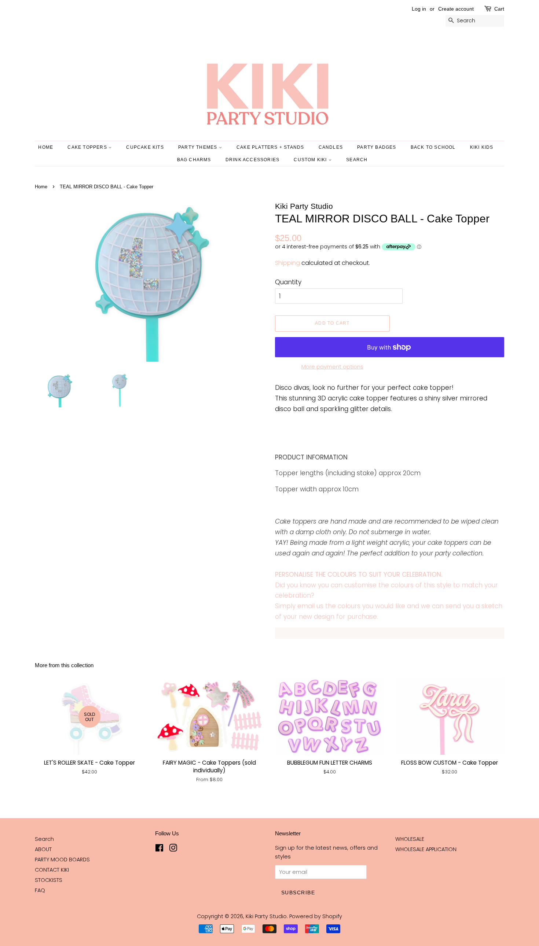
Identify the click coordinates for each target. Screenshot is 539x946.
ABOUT (43, 849)
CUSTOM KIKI (311, 159)
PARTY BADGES (376, 147)
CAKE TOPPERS (88, 147)
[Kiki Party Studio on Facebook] (159, 849)
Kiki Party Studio (266, 916)
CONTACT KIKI (52, 869)
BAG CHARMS (194, 159)
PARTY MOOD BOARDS (62, 859)
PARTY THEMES (198, 147)
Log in (419, 9)
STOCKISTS (48, 880)
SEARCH (356, 159)
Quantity (288, 282)
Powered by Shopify (315, 916)
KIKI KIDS (482, 147)
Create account (456, 9)
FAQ (40, 890)
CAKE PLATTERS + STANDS (270, 147)
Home (45, 147)
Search (44, 839)
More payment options (332, 366)
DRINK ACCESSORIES (252, 159)
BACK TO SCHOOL (433, 147)
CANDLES (331, 147)
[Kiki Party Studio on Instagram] (173, 849)
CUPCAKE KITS (145, 147)
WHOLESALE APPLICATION (425, 849)
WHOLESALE (409, 839)
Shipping (287, 263)
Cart (499, 9)
